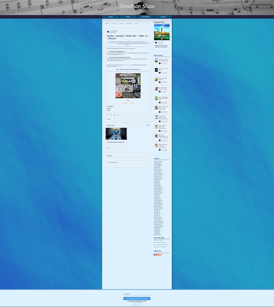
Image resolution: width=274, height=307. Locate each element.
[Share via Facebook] (107, 114)
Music (161, 240)
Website (121, 23)
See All (147, 125)
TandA (167, 244)
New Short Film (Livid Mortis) (115, 142)
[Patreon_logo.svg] (161, 255)
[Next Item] (167, 32)
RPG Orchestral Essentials (160, 242)
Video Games (163, 247)
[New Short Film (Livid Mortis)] (116, 134)
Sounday (132, 103)
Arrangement (157, 240)
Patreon (108, 110)
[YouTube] (156, 255)
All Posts (107, 23)
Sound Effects (129, 23)
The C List (114, 23)
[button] (148, 23)
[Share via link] (118, 114)
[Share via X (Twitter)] (111, 114)
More (136, 23)
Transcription (156, 247)
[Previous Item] (156, 32)
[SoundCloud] (159, 255)
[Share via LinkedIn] (114, 114)
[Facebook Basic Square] (154, 255)
